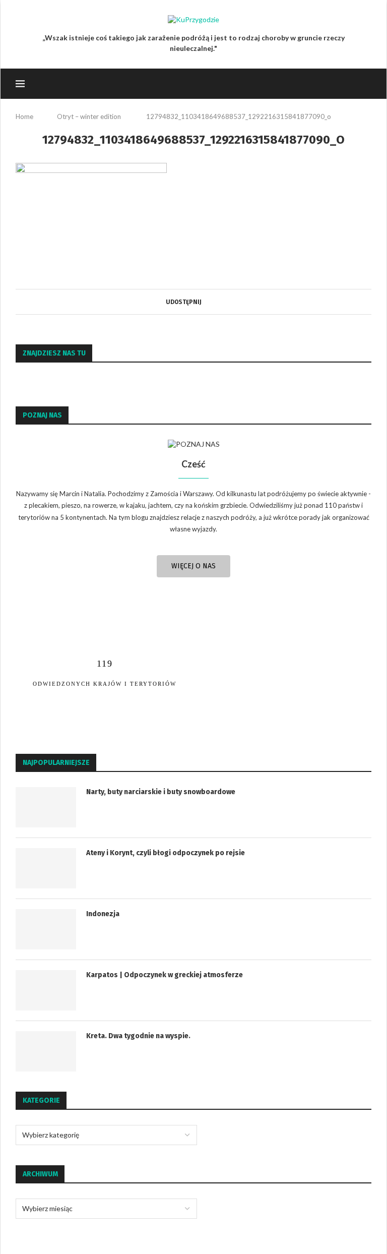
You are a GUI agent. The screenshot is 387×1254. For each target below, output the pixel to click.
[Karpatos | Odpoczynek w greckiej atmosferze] (46, 990)
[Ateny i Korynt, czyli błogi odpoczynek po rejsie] (46, 868)
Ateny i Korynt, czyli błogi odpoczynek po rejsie (165, 853)
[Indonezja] (46, 929)
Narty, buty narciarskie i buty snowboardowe (160, 792)
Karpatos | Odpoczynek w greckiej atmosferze (164, 975)
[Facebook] (330, 83)
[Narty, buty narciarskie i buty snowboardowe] (46, 807)
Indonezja (102, 914)
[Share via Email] (215, 301)
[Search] (366, 83)
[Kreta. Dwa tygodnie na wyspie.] (46, 1051)
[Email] (351, 83)
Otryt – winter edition (89, 116)
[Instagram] (340, 83)
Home (24, 116)
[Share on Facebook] (205, 301)
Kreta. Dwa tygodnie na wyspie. (138, 1036)
